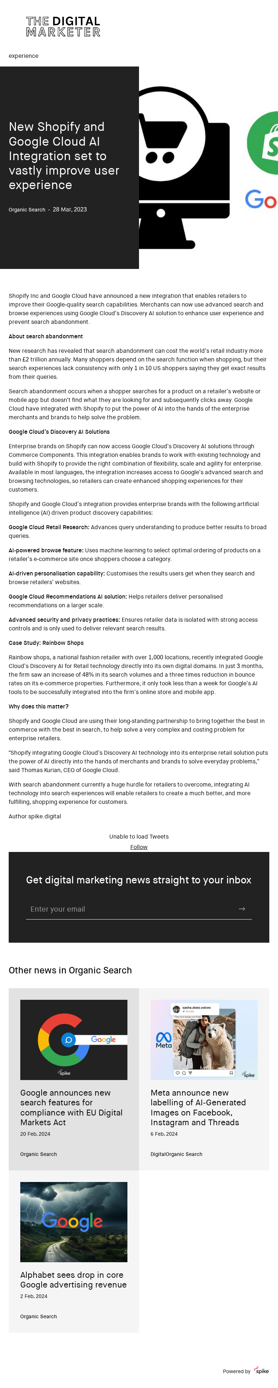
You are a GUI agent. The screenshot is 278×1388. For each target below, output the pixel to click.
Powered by (236, 1372)
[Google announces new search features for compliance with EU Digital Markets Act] (73, 1040)
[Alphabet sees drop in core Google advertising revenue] (73, 1222)
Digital (158, 1154)
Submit (242, 909)
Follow (139, 848)
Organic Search (38, 1154)
